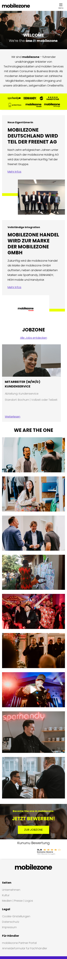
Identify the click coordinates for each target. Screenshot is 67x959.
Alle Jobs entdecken (33, 338)
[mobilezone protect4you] (15, 105)
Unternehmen (11, 890)
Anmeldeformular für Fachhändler (24, 948)
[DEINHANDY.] (30, 98)
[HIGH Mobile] (41, 98)
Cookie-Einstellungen (16, 916)
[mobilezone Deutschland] (16, 5)
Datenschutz (10, 922)
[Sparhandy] (14, 98)
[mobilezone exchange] (52, 105)
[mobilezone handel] (33, 105)
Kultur (5, 895)
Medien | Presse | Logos (17, 901)
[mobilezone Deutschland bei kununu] (33, 851)
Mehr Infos (14, 172)
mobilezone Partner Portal (19, 943)
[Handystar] (52, 98)
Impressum (9, 927)
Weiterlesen (12, 417)
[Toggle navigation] (61, 4)
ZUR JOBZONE (33, 830)
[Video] (33, 689)
